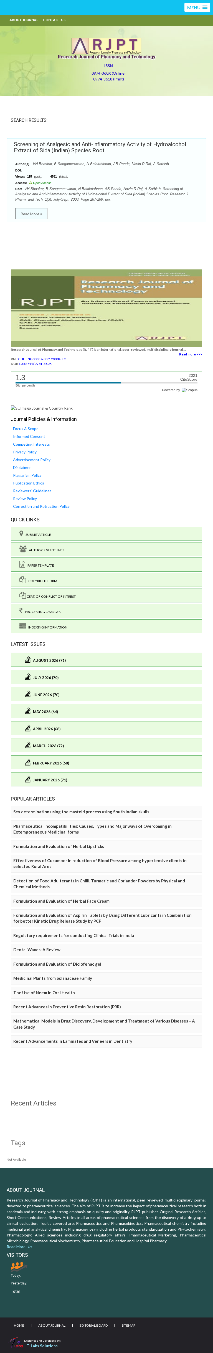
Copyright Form (41, 581)
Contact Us (54, 20)
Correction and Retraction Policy (41, 506)
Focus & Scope (26, 428)
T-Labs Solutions (42, 1345)
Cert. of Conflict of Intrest (51, 596)
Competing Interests (31, 444)
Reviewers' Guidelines (32, 490)
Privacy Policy (25, 452)
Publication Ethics (28, 483)
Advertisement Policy (31, 459)
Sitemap (128, 1325)
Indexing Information (46, 627)
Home (19, 1325)
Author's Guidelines (45, 550)
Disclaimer (22, 467)
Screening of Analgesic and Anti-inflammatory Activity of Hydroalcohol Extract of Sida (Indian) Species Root (100, 147)
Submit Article (37, 534)
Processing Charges (41, 612)
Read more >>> (190, 354)
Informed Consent (29, 436)
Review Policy (25, 498)
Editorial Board (94, 1325)
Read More (30, 213)
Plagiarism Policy (27, 475)
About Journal (23, 20)
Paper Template (39, 565)
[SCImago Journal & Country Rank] (42, 407)
